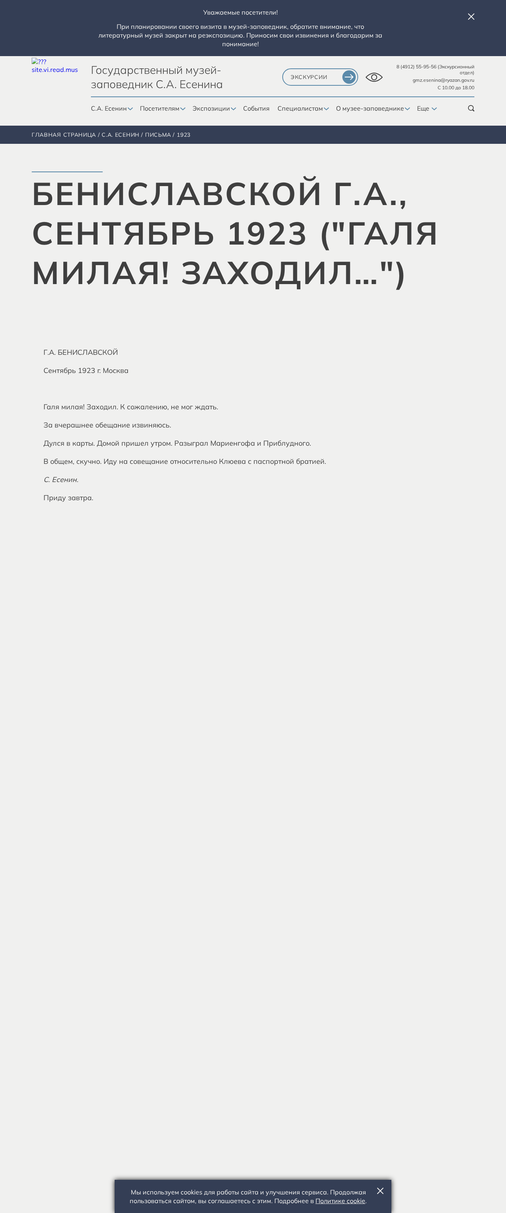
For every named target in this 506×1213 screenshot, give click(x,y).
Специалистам (300, 108)
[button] (471, 16)
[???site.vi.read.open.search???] (471, 108)
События (256, 108)
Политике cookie (340, 1201)
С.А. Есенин (109, 108)
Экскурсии (309, 77)
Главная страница (64, 134)
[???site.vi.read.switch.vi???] (374, 77)
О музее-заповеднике (370, 108)
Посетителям (159, 108)
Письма (158, 134)
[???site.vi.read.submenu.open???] (129, 109)
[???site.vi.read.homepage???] (55, 81)
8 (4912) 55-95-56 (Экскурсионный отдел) (435, 69)
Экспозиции (211, 108)
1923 (184, 134)
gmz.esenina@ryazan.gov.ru (443, 80)
